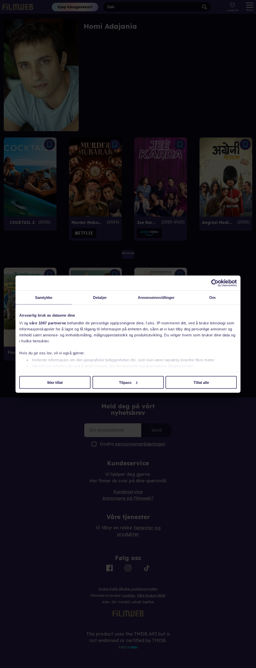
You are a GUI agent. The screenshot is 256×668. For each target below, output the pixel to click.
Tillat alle (201, 382)
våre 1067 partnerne (47, 323)
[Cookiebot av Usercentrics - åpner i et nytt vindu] (215, 283)
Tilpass (125, 382)
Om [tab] (212, 297)
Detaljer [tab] (100, 297)
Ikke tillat (55, 382)
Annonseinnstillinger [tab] (156, 297)
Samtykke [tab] (43, 297)
